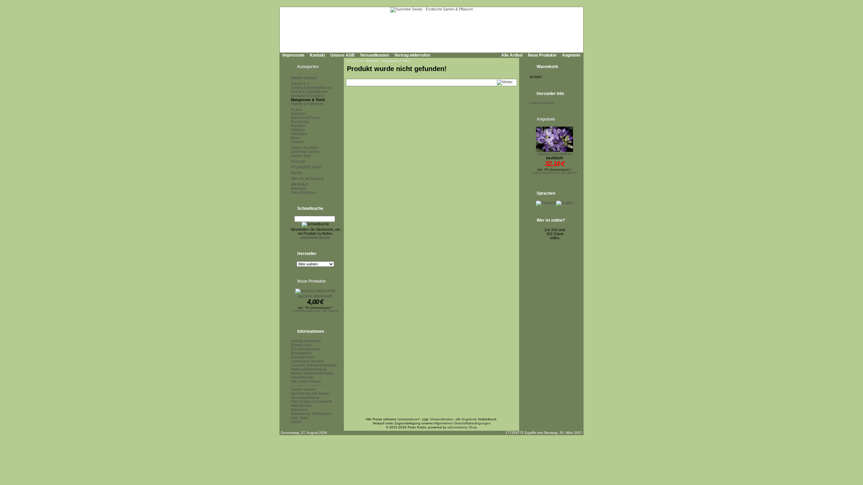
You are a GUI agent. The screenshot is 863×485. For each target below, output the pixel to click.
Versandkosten (374, 55)
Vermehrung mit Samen (310, 393)
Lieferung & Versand (307, 361)
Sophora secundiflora (554, 154)
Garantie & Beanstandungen (314, 365)
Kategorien (308, 66)
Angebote (571, 55)
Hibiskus (298, 130)
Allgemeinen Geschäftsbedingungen (462, 423)
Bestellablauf (301, 353)
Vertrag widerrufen (412, 55)
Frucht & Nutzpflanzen (309, 92)
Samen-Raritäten (305, 148)
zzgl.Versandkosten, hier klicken (315, 311)
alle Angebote (466, 419)
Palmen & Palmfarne (307, 104)
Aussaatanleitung (305, 397)
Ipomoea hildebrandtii (315, 296)
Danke (296, 422)
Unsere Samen (303, 389)
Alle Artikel (512, 55)
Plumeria (298, 126)
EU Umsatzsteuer (305, 349)
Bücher (297, 173)
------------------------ (307, 385)
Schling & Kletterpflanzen (311, 88)
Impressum (293, 55)
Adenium (298, 113)
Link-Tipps (299, 418)
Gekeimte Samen (305, 152)
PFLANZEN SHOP (306, 167)
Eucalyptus (300, 122)
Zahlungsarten (303, 357)
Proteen (297, 142)
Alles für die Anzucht (307, 178)
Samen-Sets (301, 156)
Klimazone (299, 410)
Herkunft (298, 161)
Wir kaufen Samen (306, 381)
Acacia (296, 109)
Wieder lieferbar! (304, 78)
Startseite (372, 61)
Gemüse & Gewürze (308, 96)
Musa (295, 138)
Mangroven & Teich (308, 100)
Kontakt (317, 55)
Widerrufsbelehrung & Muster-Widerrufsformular (312, 371)
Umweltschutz (302, 377)
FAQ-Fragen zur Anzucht (311, 401)
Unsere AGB (342, 55)
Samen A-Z (300, 84)
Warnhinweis (301, 405)
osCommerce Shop (462, 427)
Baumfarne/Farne (305, 118)
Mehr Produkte (543, 103)
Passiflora (299, 134)
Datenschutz (301, 345)
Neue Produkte (542, 55)
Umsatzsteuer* (408, 419)
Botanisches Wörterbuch (311, 414)
